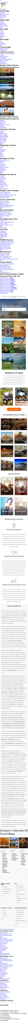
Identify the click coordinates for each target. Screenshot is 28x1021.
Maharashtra (3, 44)
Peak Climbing (3, 135)
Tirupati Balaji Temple (7, 723)
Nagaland (2, 33)
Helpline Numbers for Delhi (21, 921)
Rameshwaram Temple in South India (14, 725)
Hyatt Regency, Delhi (5, 266)
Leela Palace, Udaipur (5, 268)
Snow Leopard (3, 223)
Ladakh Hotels (3, 236)
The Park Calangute (5, 253)
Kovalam (10, 761)
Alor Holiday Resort (5, 257)
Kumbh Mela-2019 (4, 954)
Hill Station (3, 122)
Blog (1, 952)
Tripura (2, 35)
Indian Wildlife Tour (5, 211)
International (4, 293)
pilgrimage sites (12, 670)
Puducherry (3, 62)
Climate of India (19, 914)
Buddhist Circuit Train (5, 206)
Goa (1, 41)
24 (7, 2)
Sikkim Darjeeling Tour (6, 196)
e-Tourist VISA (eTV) (20, 888)
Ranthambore (10, 794)
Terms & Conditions (5, 981)
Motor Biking (3, 133)
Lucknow (5, 916)
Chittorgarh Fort (13, 696)
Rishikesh (15, 717)
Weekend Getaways (5, 272)
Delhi (4, 910)
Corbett (17, 794)
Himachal (2, 165)
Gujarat (2, 42)
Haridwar (9, 717)
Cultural (2, 187)
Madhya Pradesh (4, 48)
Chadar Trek (3, 220)
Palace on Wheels (4, 201)
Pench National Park (5, 247)
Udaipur (22, 688)
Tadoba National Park (5, 248)
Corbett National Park (5, 244)
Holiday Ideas (3, 63)
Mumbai (5, 912)
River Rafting (3, 138)
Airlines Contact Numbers (19, 917)
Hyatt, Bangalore (4, 265)
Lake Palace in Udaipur (7, 692)
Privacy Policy (3, 984)
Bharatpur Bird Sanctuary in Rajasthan (11, 811)
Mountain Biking (4, 136)
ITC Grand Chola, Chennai (6, 269)
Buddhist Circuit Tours (5, 214)
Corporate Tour (4, 942)
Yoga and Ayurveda (5, 124)
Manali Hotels (3, 235)
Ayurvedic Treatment (17, 771)
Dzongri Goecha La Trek (6, 225)
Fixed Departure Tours (5, 934)
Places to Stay (3, 227)
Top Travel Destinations (6, 941)
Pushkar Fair (12, 704)
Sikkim (2, 30)
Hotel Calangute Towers (6, 256)
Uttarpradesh (3, 16)
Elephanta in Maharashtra (8, 739)
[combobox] (14, 309)
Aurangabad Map (7, 891)
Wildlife (2, 120)
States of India (3, 938)
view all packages (14, 409)
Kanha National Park (5, 245)
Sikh (1, 148)
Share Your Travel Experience (4, 988)
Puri (18, 719)
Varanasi (21, 717)
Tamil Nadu (3, 24)
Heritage (2, 126)
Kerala (1, 21)
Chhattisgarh (3, 50)
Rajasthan (2, 12)
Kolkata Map (5, 893)
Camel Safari (3, 140)
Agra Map (5, 887)
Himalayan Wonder (5, 215)
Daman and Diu (4, 60)
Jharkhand (2, 36)
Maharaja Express (4, 204)
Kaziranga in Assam (13, 798)
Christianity (3, 149)
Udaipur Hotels (4, 234)
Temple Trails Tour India (6, 213)
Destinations (3, 9)
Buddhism (2, 151)
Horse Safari (3, 139)
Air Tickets (2, 946)
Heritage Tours (3, 184)
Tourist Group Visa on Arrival (21, 891)
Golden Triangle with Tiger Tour (8, 195)
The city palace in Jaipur (11, 688)
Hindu (1, 147)
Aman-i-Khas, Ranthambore (7, 264)
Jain (1, 152)
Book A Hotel (3, 943)
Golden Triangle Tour (5, 192)
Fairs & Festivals (19, 910)
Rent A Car (3, 945)
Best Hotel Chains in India (6, 939)
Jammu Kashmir (4, 56)
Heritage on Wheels (5, 202)
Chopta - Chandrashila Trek (7, 222)
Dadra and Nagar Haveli (6, 59)
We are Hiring (3, 986)
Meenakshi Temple (20, 721)
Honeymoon (3, 127)
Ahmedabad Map (7, 889)
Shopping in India (20, 912)
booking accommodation (15, 640)
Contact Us (3, 950)
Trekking (2, 131)
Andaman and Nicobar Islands (7, 53)
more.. (2, 896)
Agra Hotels (3, 231)
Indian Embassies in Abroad (20, 895)
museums (16, 684)
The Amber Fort (21, 698)
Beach (1, 180)
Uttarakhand (3, 15)
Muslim (2, 154)
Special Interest (3, 188)
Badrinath (4, 717)
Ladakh (2, 55)
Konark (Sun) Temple (19, 723)
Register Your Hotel (5, 953)
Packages (2, 156)
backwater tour (13, 753)
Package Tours (3, 932)
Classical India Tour (5, 193)
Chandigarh (3, 58)
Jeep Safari (2, 142)
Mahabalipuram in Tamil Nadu (14, 743)
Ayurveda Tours (4, 186)
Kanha (23, 794)
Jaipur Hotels (3, 232)
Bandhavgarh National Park (7, 243)
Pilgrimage (2, 181)
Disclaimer (2, 983)
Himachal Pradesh (4, 14)
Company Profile (4, 947)
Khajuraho (5, 914)
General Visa (19, 885)
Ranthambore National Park (7, 241)
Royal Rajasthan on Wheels (7, 205)
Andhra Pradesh (4, 26)
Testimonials (3, 949)
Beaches (2, 123)
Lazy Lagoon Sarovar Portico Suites (9, 259)
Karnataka (2, 23)
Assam (1, 32)
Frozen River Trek (4, 197)
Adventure (2, 177)
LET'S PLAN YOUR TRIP (7, 929)
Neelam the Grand (4, 254)
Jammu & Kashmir (4, 160)
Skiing (1, 132)
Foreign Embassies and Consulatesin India (21, 900)
